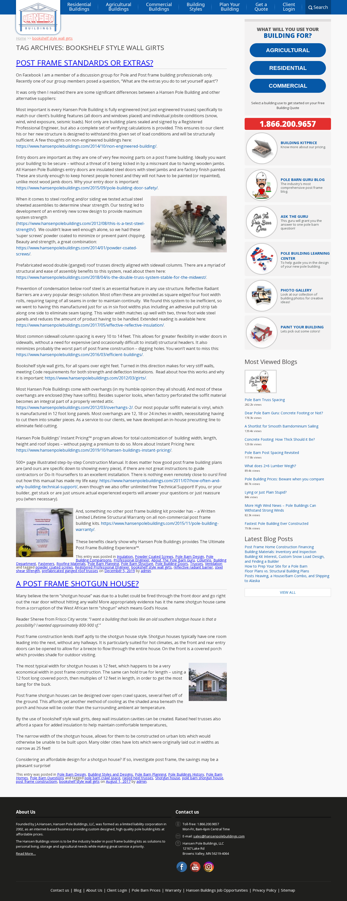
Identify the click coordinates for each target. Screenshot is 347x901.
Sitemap (288, 890)
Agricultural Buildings (118, 6)
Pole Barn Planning (103, 563)
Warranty (173, 890)
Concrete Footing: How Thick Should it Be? (280, 439)
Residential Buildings (79, 6)
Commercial (288, 86)
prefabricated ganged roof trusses (70, 570)
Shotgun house (167, 777)
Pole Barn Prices (146, 890)
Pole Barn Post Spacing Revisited (272, 452)
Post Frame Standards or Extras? (84, 62)
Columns (204, 560)
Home (21, 38)
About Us (94, 890)
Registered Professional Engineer (102, 567)
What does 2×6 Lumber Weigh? (270, 465)
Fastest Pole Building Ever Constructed (276, 523)
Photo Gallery (296, 290)
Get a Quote (261, 6)
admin (146, 570)
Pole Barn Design (189, 556)
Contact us (60, 890)
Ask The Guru (294, 216)
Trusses (196, 563)
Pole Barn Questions (47, 777)
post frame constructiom (36, 781)
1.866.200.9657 (288, 123)
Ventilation (213, 563)
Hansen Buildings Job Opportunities (217, 890)
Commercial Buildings (159, 6)
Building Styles (196, 6)
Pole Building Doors (171, 563)
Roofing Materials (71, 563)
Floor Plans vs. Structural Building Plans (277, 571)
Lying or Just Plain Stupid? (266, 492)
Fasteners (46, 563)
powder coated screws (54, 567)
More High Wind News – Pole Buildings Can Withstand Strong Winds (280, 508)
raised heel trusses (137, 777)
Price (299, 142)
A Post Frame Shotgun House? (77, 583)
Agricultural (288, 50)
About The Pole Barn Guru (173, 560)
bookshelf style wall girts (151, 567)
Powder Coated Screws (154, 556)
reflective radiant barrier (193, 567)
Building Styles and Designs (110, 774)
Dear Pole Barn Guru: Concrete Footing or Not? (284, 412)
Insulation (125, 556)
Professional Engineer (131, 560)
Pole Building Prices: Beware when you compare (284, 479)
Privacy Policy (264, 890)
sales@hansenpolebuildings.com (219, 836)
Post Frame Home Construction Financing (279, 546)
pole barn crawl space (102, 777)
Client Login (289, 6)
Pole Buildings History (186, 774)
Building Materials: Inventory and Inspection (280, 551)
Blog (78, 890)
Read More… (26, 853)
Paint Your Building (302, 326)
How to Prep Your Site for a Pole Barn (276, 566)
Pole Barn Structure (137, 563)
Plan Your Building (229, 6)
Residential (288, 68)
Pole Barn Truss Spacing (265, 399)
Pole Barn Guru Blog (303, 179)
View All (288, 592)
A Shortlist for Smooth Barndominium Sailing (281, 426)
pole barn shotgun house (202, 777)
